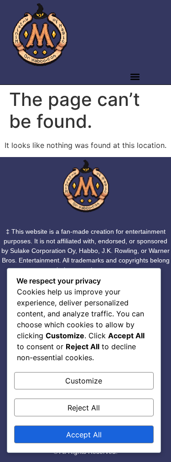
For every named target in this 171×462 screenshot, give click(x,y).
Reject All (83, 407)
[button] (134, 76)
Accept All (84, 434)
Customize (83, 380)
